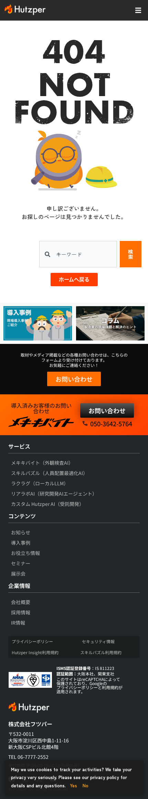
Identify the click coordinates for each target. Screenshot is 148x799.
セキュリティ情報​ (98, 641)
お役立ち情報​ (25, 552)
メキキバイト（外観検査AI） (42, 462)
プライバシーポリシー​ (32, 641)
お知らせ (20, 532)
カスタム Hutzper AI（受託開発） (47, 503)
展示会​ (18, 573)
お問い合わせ (74, 378)
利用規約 (110, 687)
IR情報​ (18, 622)
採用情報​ (20, 612)
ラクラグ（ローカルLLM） (39, 483)
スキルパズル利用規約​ (100, 652)
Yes (73, 785)
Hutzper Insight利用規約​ (35, 652)
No (85, 785)
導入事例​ (20, 542)
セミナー (20, 563)
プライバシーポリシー (77, 687)
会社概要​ (20, 602)
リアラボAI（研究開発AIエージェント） (54, 493)
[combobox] (78, 254)
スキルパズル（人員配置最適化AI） (49, 473)
